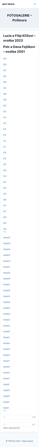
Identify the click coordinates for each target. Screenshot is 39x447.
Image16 (6, 343)
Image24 (6, 314)
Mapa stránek (27, 441)
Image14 (6, 355)
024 (4, 188)
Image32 (6, 255)
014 (4, 117)
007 (4, 105)
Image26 (6, 302)
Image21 (6, 337)
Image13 (6, 372)
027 (4, 205)
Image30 (6, 273)
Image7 (6, 408)
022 (4, 182)
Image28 (6, 290)
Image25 (6, 296)
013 (4, 123)
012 (4, 129)
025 (4, 194)
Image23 (6, 308)
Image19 (6, 349)
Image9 (6, 402)
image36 (6, 243)
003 (4, 64)
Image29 (6, 278)
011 (4, 147)
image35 (6, 237)
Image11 (6, 378)
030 (4, 229)
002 (4, 88)
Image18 (6, 367)
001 (4, 70)
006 (4, 82)
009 (4, 100)
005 (4, 76)
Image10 (6, 396)
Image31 (6, 267)
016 (4, 152)
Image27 (6, 284)
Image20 (6, 331)
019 (4, 164)
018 (4, 158)
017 (4, 141)
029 (4, 223)
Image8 (6, 384)
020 (4, 170)
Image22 (6, 320)
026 (4, 199)
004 (4, 58)
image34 (6, 249)
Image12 (6, 390)
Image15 (6, 326)
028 (4, 217)
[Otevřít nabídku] (35, 3)
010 (4, 111)
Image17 (6, 361)
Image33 (6, 261)
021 (4, 211)
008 (4, 94)
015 (4, 135)
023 (4, 176)
